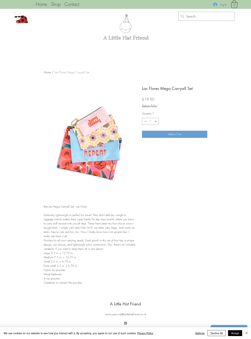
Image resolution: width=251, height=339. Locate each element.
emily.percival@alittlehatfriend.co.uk (125, 314)
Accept (235, 333)
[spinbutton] (151, 121)
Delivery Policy (149, 105)
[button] (234, 4)
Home (47, 72)
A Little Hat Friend (126, 38)
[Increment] (156, 121)
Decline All (217, 333)
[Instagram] (125, 323)
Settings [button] (200, 333)
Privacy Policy (145, 333)
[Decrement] (145, 121)
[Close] (246, 333)
